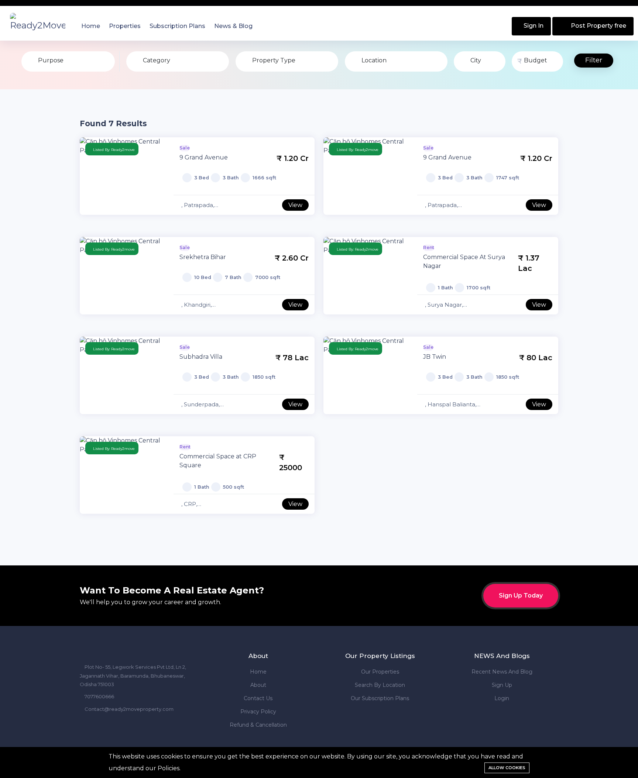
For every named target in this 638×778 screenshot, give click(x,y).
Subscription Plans (177, 26)
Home (90, 26)
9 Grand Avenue (203, 157)
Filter (593, 60)
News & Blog (233, 26)
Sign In (532, 25)
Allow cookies (506, 767)
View (295, 205)
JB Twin (434, 356)
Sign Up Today (521, 595)
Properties (125, 26)
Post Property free (597, 25)
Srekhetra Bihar (202, 257)
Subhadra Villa (200, 356)
